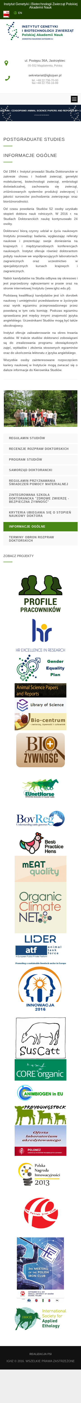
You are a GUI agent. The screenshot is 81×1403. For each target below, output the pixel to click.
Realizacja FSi (40, 1354)
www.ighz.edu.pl (57, 288)
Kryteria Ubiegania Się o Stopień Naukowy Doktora (40, 514)
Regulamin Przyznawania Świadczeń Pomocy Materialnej (38, 482)
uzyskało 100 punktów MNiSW (41, 115)
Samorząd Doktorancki (30, 470)
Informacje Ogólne (27, 526)
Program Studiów (25, 459)
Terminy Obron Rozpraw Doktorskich (31, 539)
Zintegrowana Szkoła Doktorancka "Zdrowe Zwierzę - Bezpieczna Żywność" (39, 498)
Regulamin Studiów (27, 438)
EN (20, 13)
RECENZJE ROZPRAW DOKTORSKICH (39, 449)
